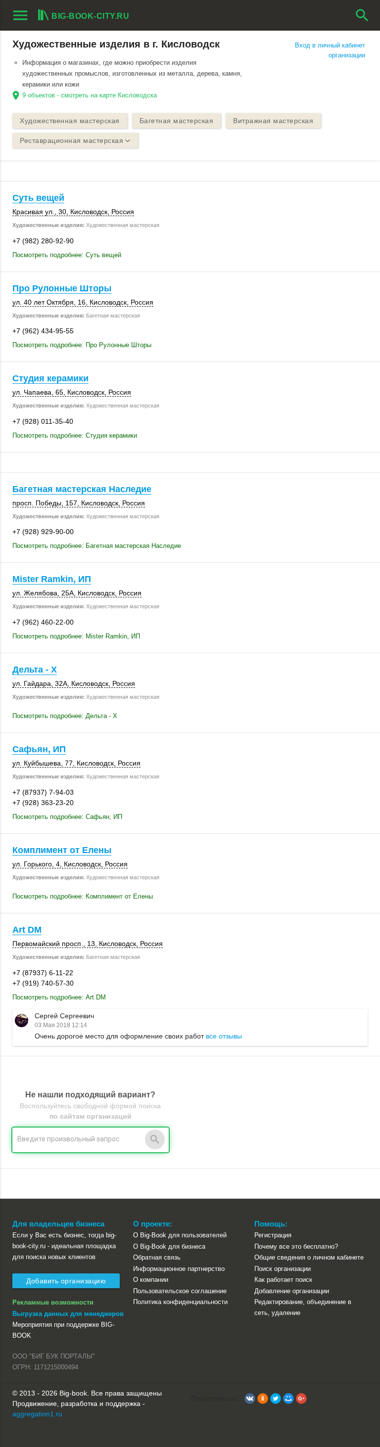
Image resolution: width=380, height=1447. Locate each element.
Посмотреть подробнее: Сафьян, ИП (67, 816)
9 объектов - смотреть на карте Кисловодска (89, 95)
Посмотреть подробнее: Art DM (59, 997)
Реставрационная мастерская (71, 140)
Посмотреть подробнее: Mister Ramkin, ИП (76, 636)
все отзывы (224, 1036)
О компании (150, 1279)
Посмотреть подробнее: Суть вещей (66, 255)
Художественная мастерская (70, 121)
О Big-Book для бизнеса (169, 1246)
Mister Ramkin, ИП (51, 579)
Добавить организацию (66, 1281)
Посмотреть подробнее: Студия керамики (74, 435)
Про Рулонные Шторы (61, 288)
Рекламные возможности (53, 1302)
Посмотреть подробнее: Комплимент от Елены (82, 896)
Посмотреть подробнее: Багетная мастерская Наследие (96, 545)
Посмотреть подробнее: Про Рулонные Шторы (81, 345)
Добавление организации (291, 1291)
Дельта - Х (34, 670)
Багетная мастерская (177, 121)
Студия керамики (50, 378)
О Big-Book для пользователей (180, 1235)
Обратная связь (157, 1257)
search (362, 15)
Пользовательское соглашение (180, 1291)
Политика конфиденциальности (180, 1302)
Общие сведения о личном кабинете (309, 1257)
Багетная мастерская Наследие (81, 489)
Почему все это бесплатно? (296, 1246)
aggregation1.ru (37, 1414)
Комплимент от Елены (61, 850)
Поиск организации (282, 1268)
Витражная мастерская (273, 121)
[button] (249, 1398)
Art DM (27, 930)
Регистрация (272, 1235)
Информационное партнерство (179, 1268)
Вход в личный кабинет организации (330, 50)
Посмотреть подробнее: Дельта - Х (64, 716)
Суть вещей (38, 198)
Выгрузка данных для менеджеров (68, 1313)
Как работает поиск (283, 1279)
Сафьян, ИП (39, 749)
